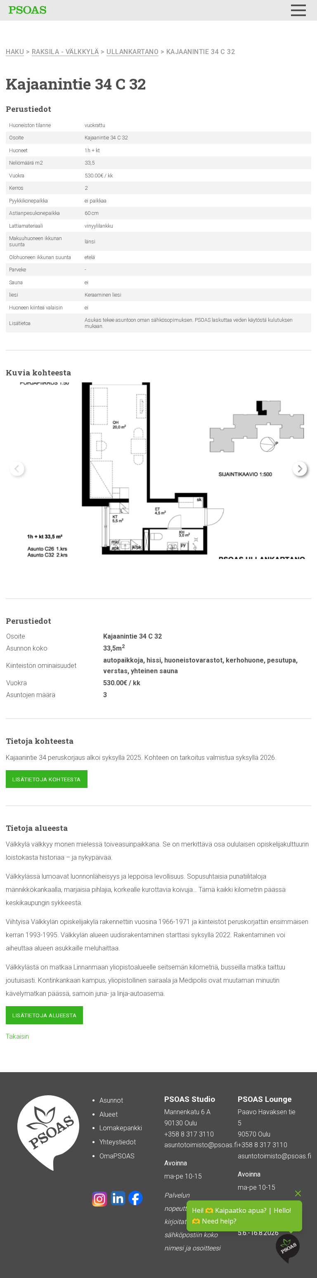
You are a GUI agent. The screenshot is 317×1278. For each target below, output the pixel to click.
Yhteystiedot (117, 1142)
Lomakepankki (120, 1128)
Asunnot (111, 1100)
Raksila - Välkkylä (65, 52)
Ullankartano (132, 52)
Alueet (108, 1114)
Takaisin (17, 1036)
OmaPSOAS (117, 1156)
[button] (300, 469)
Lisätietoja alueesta (44, 1015)
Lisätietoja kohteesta (46, 779)
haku (15, 52)
